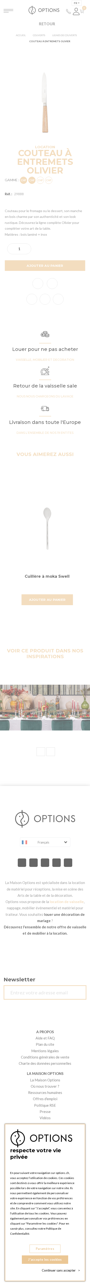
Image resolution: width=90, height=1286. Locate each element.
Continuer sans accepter (61, 1270)
